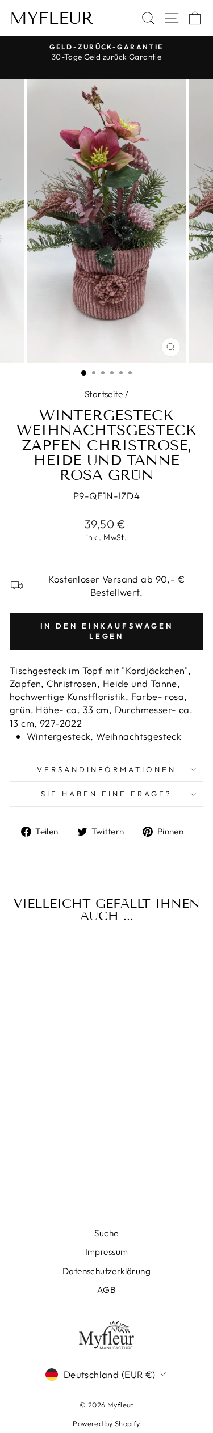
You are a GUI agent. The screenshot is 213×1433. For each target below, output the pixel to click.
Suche (106, 1233)
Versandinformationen (107, 769)
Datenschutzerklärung (106, 1271)
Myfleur (52, 18)
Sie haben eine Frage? (106, 793)
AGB (106, 1289)
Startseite (104, 394)
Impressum (106, 1251)
